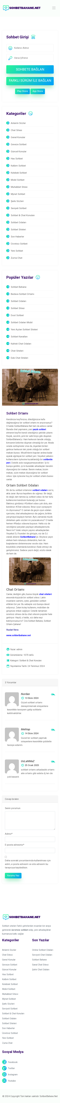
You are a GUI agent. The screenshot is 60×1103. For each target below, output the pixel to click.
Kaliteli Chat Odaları (21, 343)
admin (19, 649)
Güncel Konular (19, 151)
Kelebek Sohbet (19, 172)
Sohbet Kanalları (19, 336)
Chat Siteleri (17, 350)
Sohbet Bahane (18, 287)
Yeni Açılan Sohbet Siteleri (24, 329)
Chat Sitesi (16, 130)
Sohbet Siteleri (18, 229)
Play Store (22, 91)
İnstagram (13, 1074)
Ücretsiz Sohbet (19, 243)
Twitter (11, 1068)
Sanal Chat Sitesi (40, 964)
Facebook (13, 1062)
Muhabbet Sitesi (19, 187)
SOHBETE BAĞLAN (30, 69)
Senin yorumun (12, 808)
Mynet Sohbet (18, 194)
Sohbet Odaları (18, 222)
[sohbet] (21, 8)
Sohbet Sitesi (18, 308)
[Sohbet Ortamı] (30, 387)
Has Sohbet (17, 158)
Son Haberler (17, 236)
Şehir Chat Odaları (40, 969)
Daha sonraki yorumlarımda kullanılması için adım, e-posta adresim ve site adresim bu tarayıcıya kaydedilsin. (28, 864)
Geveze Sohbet (19, 144)
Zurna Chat (16, 257)
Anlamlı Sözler (18, 123)
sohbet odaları (40, 490)
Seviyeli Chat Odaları (42, 954)
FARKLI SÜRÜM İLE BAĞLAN (30, 80)
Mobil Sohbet (17, 179)
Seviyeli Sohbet (19, 208)
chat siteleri (45, 594)
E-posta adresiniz (14, 844)
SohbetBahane (28, 537)
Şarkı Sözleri (17, 201)
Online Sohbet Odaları (42, 950)
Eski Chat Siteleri (19, 357)
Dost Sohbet (17, 315)
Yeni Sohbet (17, 250)
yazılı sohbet (39, 429)
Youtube (12, 1080)
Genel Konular (18, 137)
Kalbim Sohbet (18, 165)
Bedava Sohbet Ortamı (22, 294)
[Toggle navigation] (54, 8)
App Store (38, 91)
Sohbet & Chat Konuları (23, 215)
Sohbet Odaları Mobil (22, 322)
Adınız (9, 833)
